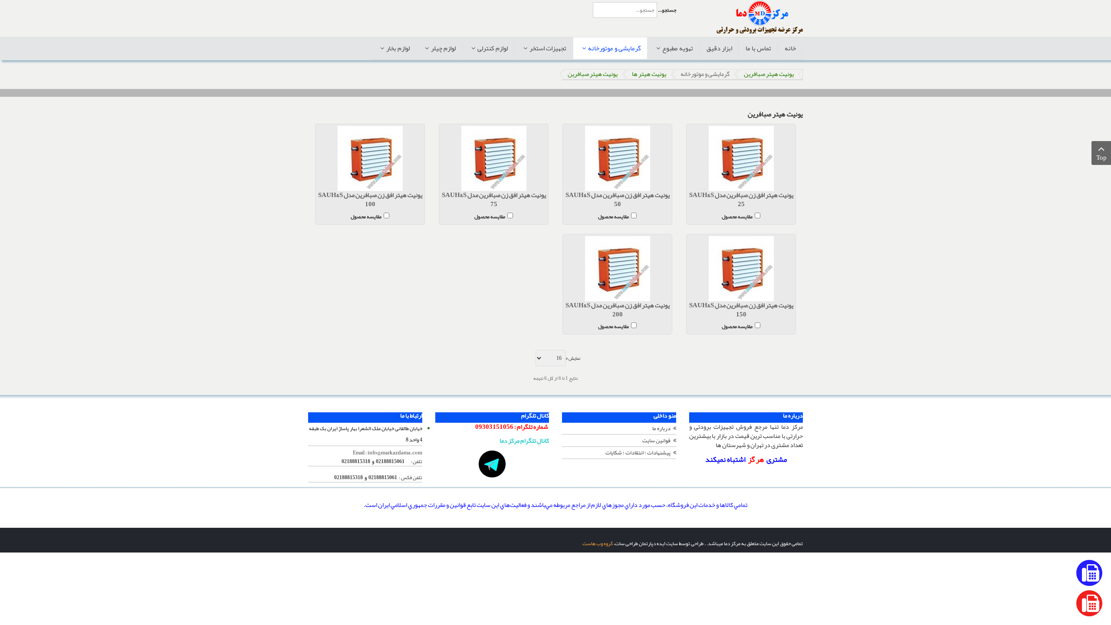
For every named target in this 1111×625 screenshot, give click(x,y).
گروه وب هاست (597, 543)
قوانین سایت (656, 440)
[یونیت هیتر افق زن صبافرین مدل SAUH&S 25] (741, 158)
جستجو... (667, 10)
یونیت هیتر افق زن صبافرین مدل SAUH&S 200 (617, 310)
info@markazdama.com (395, 452)
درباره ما (661, 428)
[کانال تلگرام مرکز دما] (492, 464)
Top (1101, 157)
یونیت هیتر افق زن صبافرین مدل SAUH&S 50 (617, 200)
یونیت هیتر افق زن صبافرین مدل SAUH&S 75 (494, 200)
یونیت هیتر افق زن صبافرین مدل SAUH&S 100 (370, 200)
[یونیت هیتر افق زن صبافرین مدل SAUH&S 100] (370, 158)
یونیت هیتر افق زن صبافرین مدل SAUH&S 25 (741, 200)
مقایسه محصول (737, 215)
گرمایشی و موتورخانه (705, 74)
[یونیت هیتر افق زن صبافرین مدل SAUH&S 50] (617, 158)
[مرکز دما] (760, 17)
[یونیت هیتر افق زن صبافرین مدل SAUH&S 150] (741, 268)
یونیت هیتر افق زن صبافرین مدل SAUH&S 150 (741, 310)
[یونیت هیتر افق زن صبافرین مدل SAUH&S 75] (493, 158)
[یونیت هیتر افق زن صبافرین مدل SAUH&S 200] (617, 268)
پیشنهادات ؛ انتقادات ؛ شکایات (638, 452)
